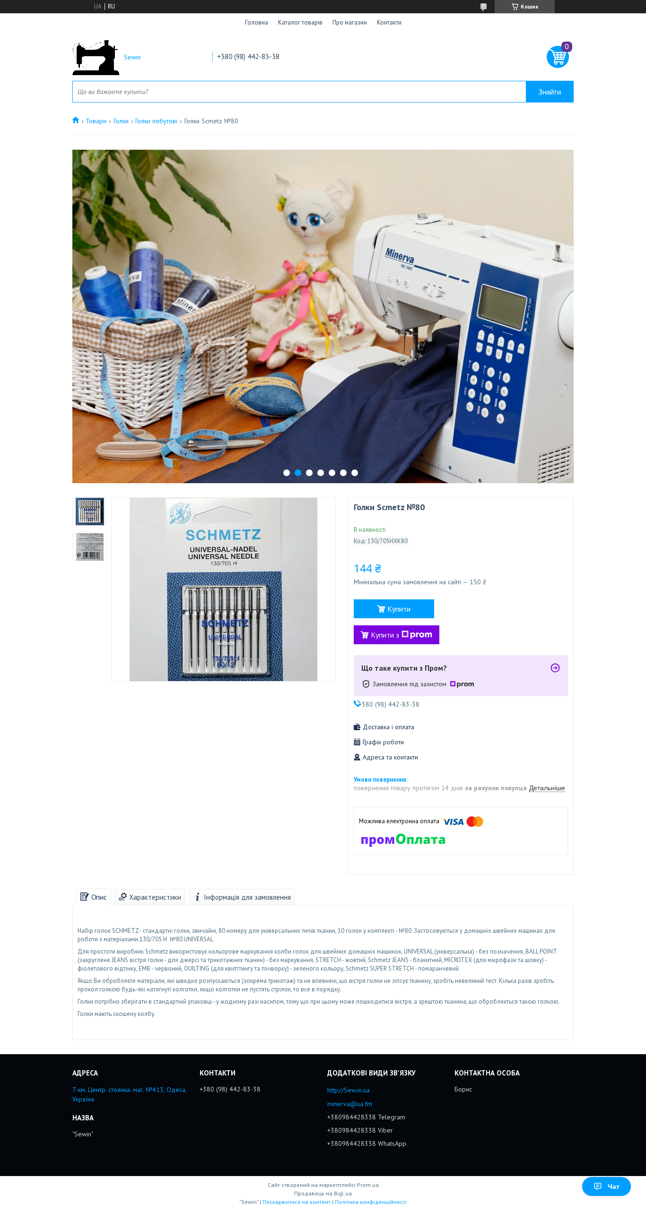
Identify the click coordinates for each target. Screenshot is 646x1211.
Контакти (389, 22)
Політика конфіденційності (371, 1201)
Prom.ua (368, 1184)
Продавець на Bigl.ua (323, 1193)
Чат (614, 1186)
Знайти (549, 92)
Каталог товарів (300, 22)
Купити (398, 609)
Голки (121, 121)
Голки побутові (156, 121)
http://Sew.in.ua (348, 1090)
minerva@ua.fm (349, 1104)
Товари (96, 121)
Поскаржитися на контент (296, 1201)
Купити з (385, 635)
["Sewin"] (96, 57)
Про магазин (349, 22)
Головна (256, 22)
